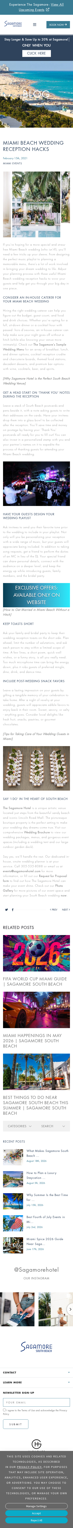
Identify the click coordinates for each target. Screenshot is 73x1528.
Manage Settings (36, 1506)
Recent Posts (14, 1141)
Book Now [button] (56, 25)
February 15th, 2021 (15, 158)
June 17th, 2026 (35, 1249)
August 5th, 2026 (36, 1183)
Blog (36, 94)
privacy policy (29, 1467)
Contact (9, 1372)
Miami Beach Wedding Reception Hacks (33, 146)
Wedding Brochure (37, 832)
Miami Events (12, 163)
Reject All (36, 1520)
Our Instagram (36, 1278)
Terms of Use (28, 1410)
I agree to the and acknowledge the (35, 1412)
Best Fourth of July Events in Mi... (46, 1219)
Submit (15, 1424)
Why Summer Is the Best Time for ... (47, 1197)
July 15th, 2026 (35, 1205)
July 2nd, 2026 (35, 1227)
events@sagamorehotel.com (22, 871)
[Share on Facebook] (12, 910)
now (64, 895)
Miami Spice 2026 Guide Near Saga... (45, 1241)
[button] (34, 24)
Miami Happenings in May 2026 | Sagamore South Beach (32, 1041)
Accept (36, 1513)
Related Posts (18, 927)
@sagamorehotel (36, 1269)
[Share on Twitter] (8, 910)
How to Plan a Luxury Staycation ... (42, 1175)
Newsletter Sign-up (18, 1392)
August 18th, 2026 (36, 1161)
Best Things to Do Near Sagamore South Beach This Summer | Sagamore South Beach (35, 1105)
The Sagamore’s (44, 344)
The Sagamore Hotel (17, 808)
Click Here (36, 53)
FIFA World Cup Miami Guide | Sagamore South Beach (35, 981)
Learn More (12, 1382)
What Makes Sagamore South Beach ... (48, 1153)
